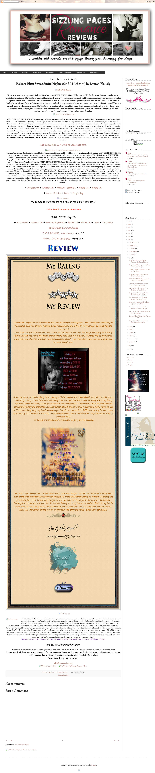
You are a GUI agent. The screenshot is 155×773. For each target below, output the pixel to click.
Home (63, 741)
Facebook (34, 639)
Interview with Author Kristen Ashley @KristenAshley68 (138, 84)
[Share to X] (79, 672)
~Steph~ (129, 360)
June (131, 327)
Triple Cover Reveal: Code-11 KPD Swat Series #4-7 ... (138, 285)
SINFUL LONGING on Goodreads (58, 233)
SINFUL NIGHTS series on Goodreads (63, 209)
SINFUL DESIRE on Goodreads (63, 228)
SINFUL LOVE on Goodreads (56, 238)
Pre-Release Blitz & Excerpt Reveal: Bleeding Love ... (138, 299)
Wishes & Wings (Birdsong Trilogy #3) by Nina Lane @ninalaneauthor (138, 156)
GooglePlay (77, 193)
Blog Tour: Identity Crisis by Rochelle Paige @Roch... (138, 322)
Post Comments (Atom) (21, 745)
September (133, 252)
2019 (129, 227)
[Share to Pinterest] (83, 672)
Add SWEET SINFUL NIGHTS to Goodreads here (63, 145)
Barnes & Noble (53, 193)
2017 (129, 234)
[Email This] (75, 672)
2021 (129, 221)
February (133, 339)
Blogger (93, 765)
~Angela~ (130, 365)
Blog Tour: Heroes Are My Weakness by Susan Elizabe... (139, 261)
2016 (129, 237)
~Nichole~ (130, 357)
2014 (129, 346)
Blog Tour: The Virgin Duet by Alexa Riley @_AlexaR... (139, 294)
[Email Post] (71, 672)
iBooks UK (97, 187)
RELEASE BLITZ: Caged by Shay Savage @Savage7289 (140, 280)
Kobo (66, 193)
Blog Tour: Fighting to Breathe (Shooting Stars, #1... (138, 275)
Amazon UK (48, 187)
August (132, 255)
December (133, 242)
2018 (129, 230)
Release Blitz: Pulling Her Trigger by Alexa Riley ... (140, 317)
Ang (129, 153)
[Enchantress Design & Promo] (138, 392)
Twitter (44, 639)
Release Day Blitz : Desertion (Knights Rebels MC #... (138, 289)
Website (24, 639)
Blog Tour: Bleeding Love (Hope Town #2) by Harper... (139, 266)
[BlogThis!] (77, 672)
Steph (129, 179)
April (131, 333)
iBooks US (84, 187)
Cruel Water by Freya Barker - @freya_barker (137, 182)
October (132, 249)
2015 (129, 240)
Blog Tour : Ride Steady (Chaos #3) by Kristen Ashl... (139, 303)
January (132, 342)
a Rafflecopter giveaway (63, 663)
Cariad (130, 162)
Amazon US (33, 187)
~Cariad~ (130, 363)
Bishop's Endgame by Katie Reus (137, 174)
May (131, 330)
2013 (129, 349)
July (131, 258)
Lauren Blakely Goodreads (94, 639)
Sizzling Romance (131, 134)
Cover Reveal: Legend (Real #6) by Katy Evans (139, 271)
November (133, 245)
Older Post (116, 741)
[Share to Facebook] (81, 672)
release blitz (65, 675)
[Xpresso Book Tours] (140, 446)
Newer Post (9, 741)
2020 (129, 224)
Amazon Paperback (66, 187)
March (132, 336)
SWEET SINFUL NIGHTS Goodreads (65, 639)
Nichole (130, 172)
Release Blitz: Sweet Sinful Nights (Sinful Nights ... (139, 312)
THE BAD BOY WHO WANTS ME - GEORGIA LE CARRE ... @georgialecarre (137, 165)
